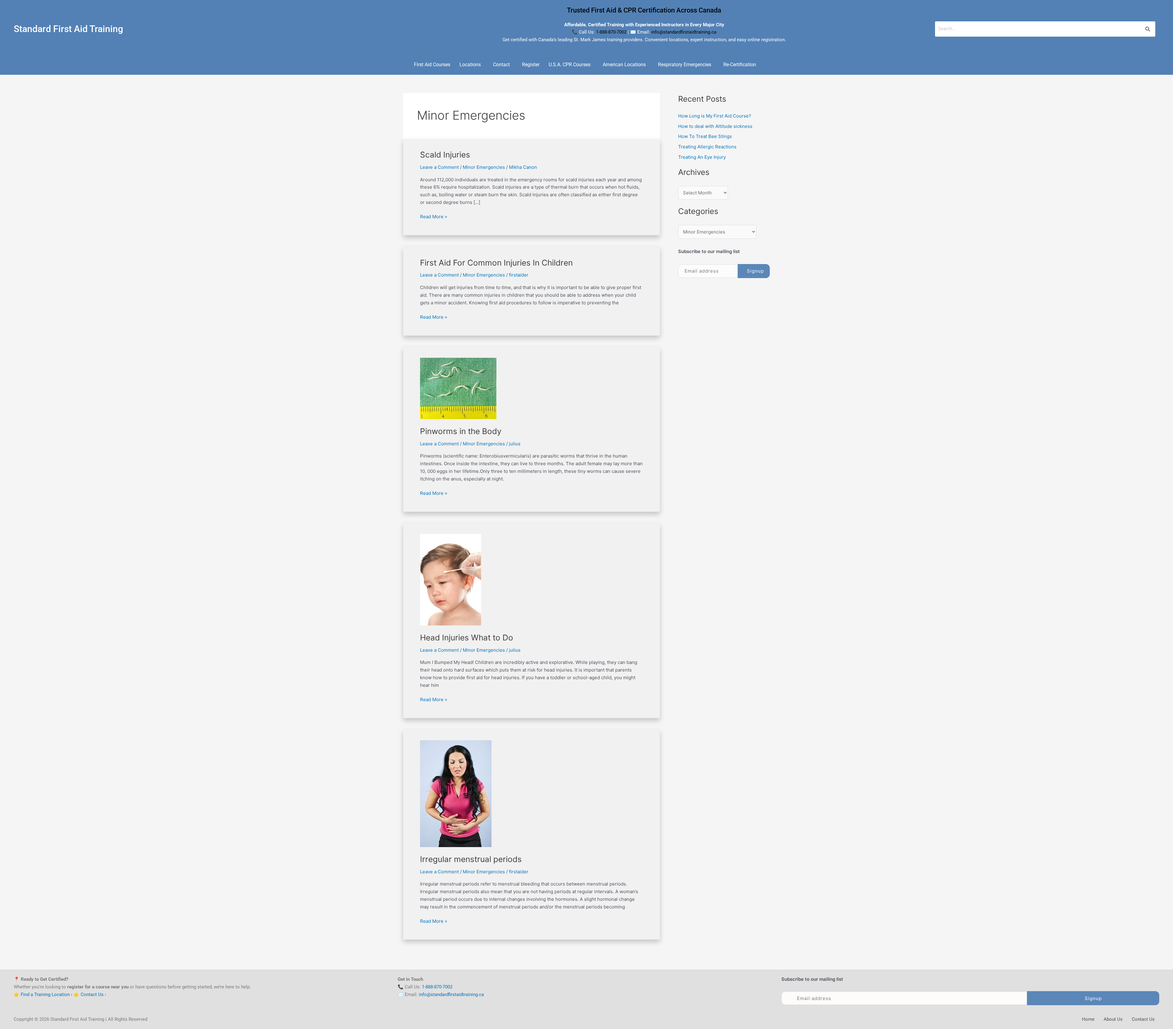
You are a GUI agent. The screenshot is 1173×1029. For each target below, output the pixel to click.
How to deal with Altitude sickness (715, 126)
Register (530, 64)
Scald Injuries (445, 154)
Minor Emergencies (484, 167)
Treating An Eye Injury (702, 157)
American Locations (624, 64)
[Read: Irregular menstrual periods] (455, 793)
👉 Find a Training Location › (43, 994)
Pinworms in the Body (460, 431)
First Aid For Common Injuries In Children (496, 262)
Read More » (433, 216)
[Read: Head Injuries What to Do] (450, 579)
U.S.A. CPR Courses (569, 64)
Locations (470, 64)
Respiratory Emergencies (684, 64)
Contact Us (1143, 1019)
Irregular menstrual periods (471, 859)
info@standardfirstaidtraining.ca (683, 32)
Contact (501, 64)
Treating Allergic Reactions (707, 147)
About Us (1113, 1019)
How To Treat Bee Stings (705, 136)
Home (1088, 1019)
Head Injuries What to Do (466, 637)
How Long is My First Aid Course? (714, 116)
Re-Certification (739, 64)
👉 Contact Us (89, 994)
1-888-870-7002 (611, 32)
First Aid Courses (432, 64)
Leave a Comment (439, 167)
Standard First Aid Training (68, 29)
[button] (471, 65)
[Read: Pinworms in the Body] (458, 388)
